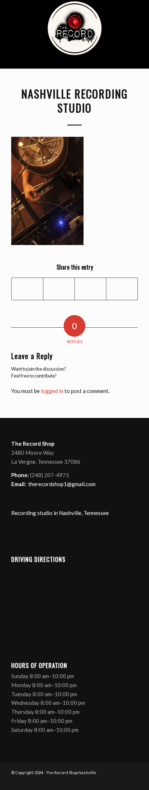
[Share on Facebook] (27, 289)
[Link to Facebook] (99, 781)
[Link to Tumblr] (132, 781)
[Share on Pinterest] (90, 289)
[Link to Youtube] (121, 781)
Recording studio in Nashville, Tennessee (60, 513)
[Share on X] (58, 289)
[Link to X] (110, 781)
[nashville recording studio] (74, 34)
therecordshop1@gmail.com (61, 484)
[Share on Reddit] (121, 289)
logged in (52, 391)
